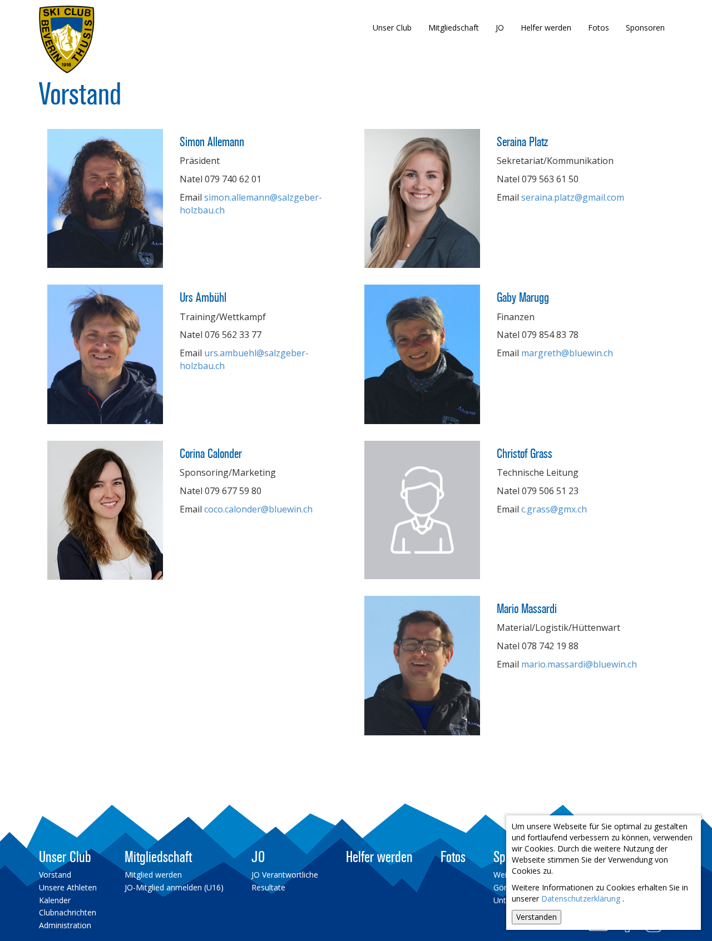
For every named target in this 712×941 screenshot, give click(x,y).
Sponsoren (645, 27)
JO (500, 27)
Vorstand (55, 874)
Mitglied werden (153, 874)
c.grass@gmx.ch (554, 509)
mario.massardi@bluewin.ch (579, 664)
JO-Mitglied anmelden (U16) (174, 887)
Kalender (55, 900)
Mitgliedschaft (453, 27)
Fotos (598, 27)
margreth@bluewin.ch (567, 353)
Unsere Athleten (68, 887)
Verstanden (536, 917)
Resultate (268, 887)
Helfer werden (546, 27)
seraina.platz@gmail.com (572, 197)
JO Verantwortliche (284, 874)
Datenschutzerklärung (580, 898)
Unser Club (392, 27)
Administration (65, 925)
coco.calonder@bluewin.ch (258, 509)
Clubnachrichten (67, 912)
